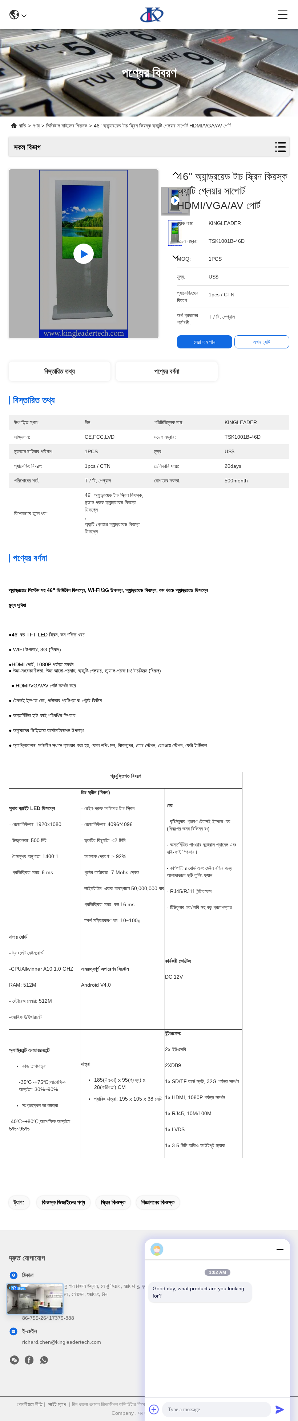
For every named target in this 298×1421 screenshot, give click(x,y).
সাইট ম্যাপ (57, 1404)
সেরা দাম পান (204, 341)
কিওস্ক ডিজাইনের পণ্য (63, 1202)
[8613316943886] (44, 1362)
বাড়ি (22, 126)
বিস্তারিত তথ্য (59, 371)
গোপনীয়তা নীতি (30, 1404)
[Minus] (279, 1249)
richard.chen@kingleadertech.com (61, 1342)
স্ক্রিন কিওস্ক (113, 1202)
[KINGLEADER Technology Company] (152, 14)
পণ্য (36, 126)
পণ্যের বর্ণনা (166, 371)
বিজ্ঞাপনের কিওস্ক (157, 1202)
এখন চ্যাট (261, 342)
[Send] (280, 1409)
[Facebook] (29, 1362)
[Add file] (154, 1409)
